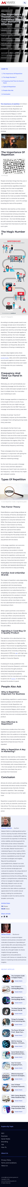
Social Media (5, 1139)
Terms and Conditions (9, 1163)
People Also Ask (8, 90)
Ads (2, 1144)
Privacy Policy (6, 1160)
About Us (4, 1166)
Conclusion (6, 94)
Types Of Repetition (9, 86)
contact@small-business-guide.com (9, 1177)
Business (8, 11)
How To (3, 1147)
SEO (2, 1133)
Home (2, 11)
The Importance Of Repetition (12, 73)
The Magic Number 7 (9, 77)
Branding (4, 1142)
